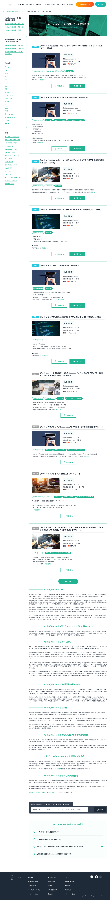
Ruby (6, 73)
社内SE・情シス (9, 168)
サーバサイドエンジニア (12, 137)
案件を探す (21, 4)
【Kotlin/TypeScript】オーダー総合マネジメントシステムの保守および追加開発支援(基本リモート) (72, 161)
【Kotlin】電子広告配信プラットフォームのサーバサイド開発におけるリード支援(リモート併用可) (71, 46)
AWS (6, 111)
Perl (6, 108)
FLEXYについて (52, 877)
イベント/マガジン (61, 4)
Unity (7, 120)
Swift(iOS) (8, 98)
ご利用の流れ (38, 4)
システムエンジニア (11, 165)
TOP (4, 11)
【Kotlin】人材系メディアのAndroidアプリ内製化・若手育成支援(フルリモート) (71, 426)
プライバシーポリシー (71, 894)
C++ (6, 86)
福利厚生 (50, 885)
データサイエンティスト (12, 155)
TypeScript (9, 114)
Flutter (7, 123)
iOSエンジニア (9, 146)
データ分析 (8, 159)
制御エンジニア (9, 184)
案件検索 (30, 877)
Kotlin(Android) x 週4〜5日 (14, 24)
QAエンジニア (9, 174)
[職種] (53, 809)
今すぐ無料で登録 (69, 881)
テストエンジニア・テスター (13, 177)
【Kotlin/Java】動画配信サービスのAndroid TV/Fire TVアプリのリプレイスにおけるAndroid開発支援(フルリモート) (71, 374)
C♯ (6, 89)
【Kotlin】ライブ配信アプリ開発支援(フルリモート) (60, 473)
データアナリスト (10, 152)
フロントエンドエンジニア (12, 140)
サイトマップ (68, 890)
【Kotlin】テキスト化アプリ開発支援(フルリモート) (60, 265)
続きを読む (43, 80)
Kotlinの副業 (57, 769)
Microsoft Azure (10, 117)
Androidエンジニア (11, 149)
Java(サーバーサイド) (12, 92)
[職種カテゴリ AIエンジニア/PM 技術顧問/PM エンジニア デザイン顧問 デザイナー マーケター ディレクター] (38, 809)
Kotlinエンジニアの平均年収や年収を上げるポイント (44, 792)
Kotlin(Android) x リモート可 (14, 48)
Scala (7, 101)
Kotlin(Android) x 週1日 (13, 30)
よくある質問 (51, 881)
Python (7, 67)
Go (6, 79)
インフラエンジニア (10, 143)
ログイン (67, 877)
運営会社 (67, 885)
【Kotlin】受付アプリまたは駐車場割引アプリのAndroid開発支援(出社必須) (70, 317)
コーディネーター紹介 (49, 4)
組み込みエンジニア (11, 181)
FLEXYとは (29, 4)
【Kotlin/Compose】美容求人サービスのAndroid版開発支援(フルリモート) (70, 209)
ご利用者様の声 (52, 890)
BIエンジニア (9, 162)
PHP (6, 70)
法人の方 (71, 4)
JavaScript (9, 76)
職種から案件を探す (12, 11)
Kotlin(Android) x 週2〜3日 (14, 27)
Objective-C (9, 95)
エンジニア (23, 11)
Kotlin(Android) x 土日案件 (14, 45)
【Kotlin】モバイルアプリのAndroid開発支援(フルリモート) (64, 97)
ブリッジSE (8, 171)
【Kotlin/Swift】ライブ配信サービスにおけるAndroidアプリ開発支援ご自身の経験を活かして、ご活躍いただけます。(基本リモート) (71, 528)
